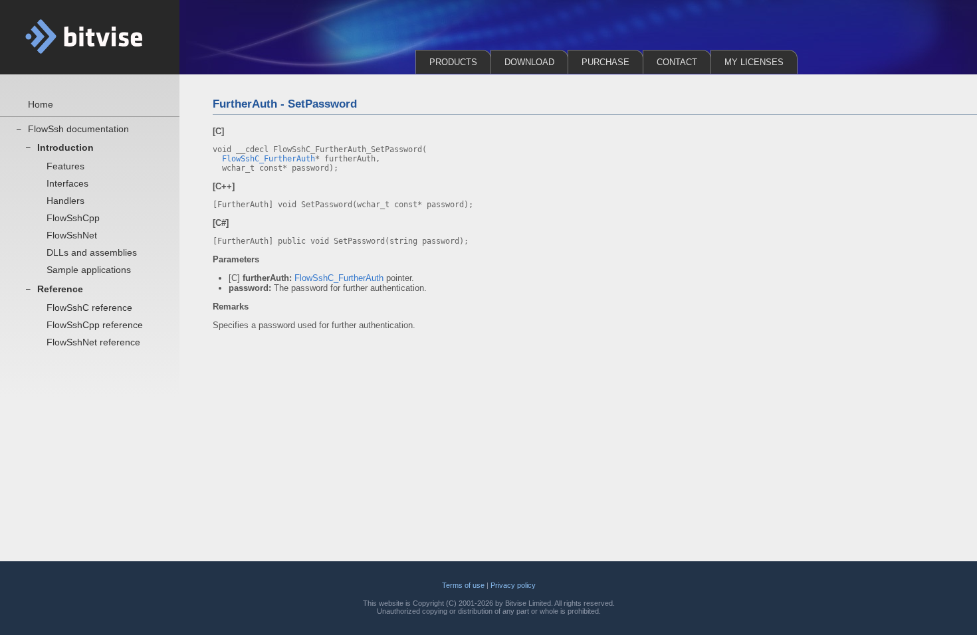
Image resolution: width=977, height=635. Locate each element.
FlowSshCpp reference (95, 324)
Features (65, 166)
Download (529, 62)
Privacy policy (513, 585)
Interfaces (67, 183)
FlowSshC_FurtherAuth (268, 158)
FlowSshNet (72, 235)
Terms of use (463, 585)
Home (40, 104)
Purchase (605, 62)
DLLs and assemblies (92, 252)
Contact (677, 62)
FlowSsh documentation (78, 129)
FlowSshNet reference (93, 342)
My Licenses (754, 62)
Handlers (65, 200)
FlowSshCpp (73, 218)
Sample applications (89, 269)
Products (453, 62)
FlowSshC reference (89, 307)
